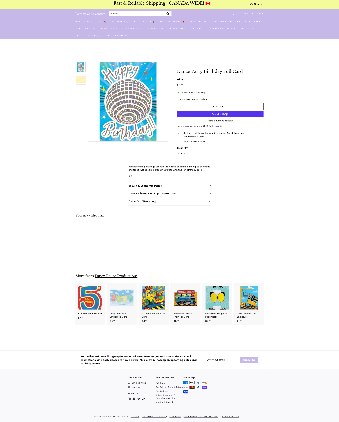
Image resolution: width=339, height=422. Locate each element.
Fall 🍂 (102, 21)
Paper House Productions (116, 276)
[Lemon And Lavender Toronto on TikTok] (143, 398)
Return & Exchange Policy (145, 186)
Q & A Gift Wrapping (142, 201)
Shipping (181, 99)
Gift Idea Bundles (117, 35)
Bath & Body (109, 28)
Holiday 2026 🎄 (144, 21)
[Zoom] (128, 101)
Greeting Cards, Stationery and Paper (214, 21)
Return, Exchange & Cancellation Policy (165, 397)
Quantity (182, 148)
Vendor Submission (165, 402)
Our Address (162, 391)
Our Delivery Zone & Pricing (169, 387)
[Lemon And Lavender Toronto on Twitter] (138, 398)
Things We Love (85, 28)
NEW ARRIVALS (83, 21)
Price (180, 79)
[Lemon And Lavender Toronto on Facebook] (134, 398)
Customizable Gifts (88, 35)
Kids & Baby (252, 21)
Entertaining (177, 28)
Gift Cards (198, 28)
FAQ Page (161, 383)
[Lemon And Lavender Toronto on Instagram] (129, 398)
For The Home (131, 28)
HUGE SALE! (247, 28)
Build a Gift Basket (222, 28)
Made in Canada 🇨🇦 (172, 21)
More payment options (220, 120)
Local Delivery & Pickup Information (152, 193)
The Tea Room (155, 28)
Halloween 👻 (120, 21)
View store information (194, 141)
